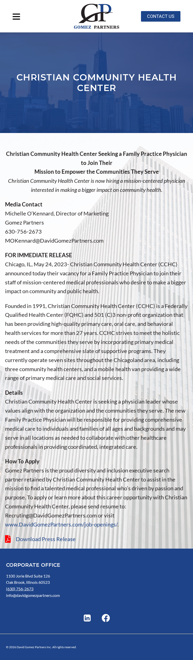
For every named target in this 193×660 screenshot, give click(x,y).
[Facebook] (106, 618)
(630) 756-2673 (19, 588)
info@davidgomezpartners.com (33, 595)
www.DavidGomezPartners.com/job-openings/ (61, 524)
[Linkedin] (87, 618)
